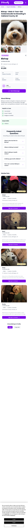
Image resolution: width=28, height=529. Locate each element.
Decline (14, 522)
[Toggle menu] (25, 2)
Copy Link (17, 327)
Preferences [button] (12, 515)
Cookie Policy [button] (6, 514)
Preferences (14, 525)
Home (2, 7)
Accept (14, 519)
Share (10, 327)
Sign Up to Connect (13, 208)
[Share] (25, 55)
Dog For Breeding (11, 7)
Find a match (18, 2)
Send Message (15, 91)
